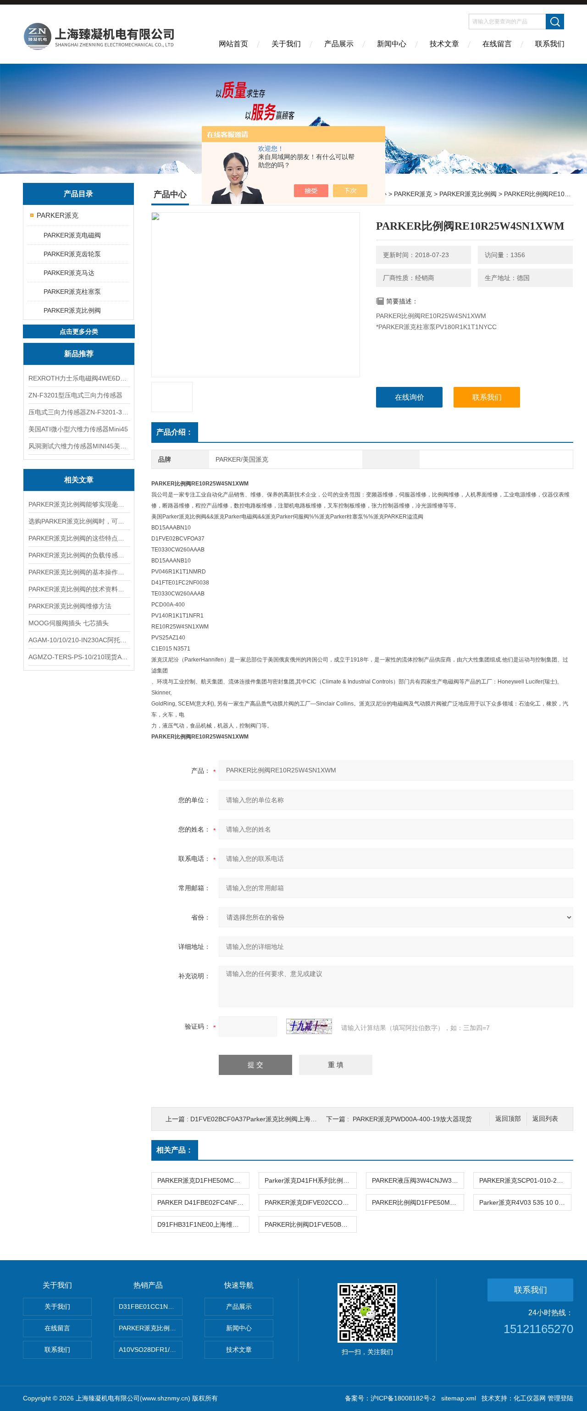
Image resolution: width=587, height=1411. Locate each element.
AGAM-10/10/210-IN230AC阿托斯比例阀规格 (78, 640)
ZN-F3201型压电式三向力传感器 (75, 395)
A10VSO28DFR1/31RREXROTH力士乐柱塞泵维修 (151, 1349)
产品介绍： (174, 432)
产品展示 (339, 44)
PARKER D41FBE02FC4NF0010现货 (203, 1202)
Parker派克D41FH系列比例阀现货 (310, 1180)
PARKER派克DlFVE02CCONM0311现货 (310, 1202)
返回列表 (545, 1118)
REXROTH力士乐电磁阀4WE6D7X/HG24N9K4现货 (78, 378)
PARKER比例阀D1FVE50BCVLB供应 (310, 1224)
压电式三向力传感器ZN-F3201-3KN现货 (78, 412)
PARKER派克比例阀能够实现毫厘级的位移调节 (78, 504)
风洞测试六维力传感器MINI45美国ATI (78, 446)
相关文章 (79, 480)
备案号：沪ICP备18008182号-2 (390, 1398)
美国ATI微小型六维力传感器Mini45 (78, 429)
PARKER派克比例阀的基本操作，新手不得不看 (78, 572)
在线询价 (409, 397)
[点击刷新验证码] (309, 1026)
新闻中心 (391, 44)
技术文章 (444, 44)
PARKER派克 (57, 215)
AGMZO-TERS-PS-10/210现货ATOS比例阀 (78, 657)
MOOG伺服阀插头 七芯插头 (68, 623)
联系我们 (550, 44)
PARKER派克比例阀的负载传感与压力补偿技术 (78, 555)
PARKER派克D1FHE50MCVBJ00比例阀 (203, 1180)
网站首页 (233, 44)
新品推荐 (79, 354)
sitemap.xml (458, 1398)
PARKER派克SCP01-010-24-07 (524, 1180)
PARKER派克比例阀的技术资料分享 (78, 589)
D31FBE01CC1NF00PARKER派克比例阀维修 (151, 1306)
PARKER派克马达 (69, 272)
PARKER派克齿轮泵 (72, 254)
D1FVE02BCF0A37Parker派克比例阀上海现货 (256, 1119)
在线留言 (497, 44)
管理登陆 (560, 1398)
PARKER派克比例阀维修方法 (69, 606)
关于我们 (286, 44)
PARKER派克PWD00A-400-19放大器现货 (412, 1119)
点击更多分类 (79, 331)
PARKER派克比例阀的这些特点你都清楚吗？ (78, 538)
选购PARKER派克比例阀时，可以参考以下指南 (78, 521)
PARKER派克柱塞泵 (72, 291)
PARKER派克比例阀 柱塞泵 (151, 1328)
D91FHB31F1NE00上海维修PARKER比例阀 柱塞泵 (203, 1224)
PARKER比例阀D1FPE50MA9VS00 (418, 1202)
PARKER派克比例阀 (72, 310)
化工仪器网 (530, 1398)
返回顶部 (508, 1118)
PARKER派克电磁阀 (72, 235)
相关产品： (174, 1150)
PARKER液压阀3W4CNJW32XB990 (418, 1180)
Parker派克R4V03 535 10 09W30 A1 (525, 1202)
